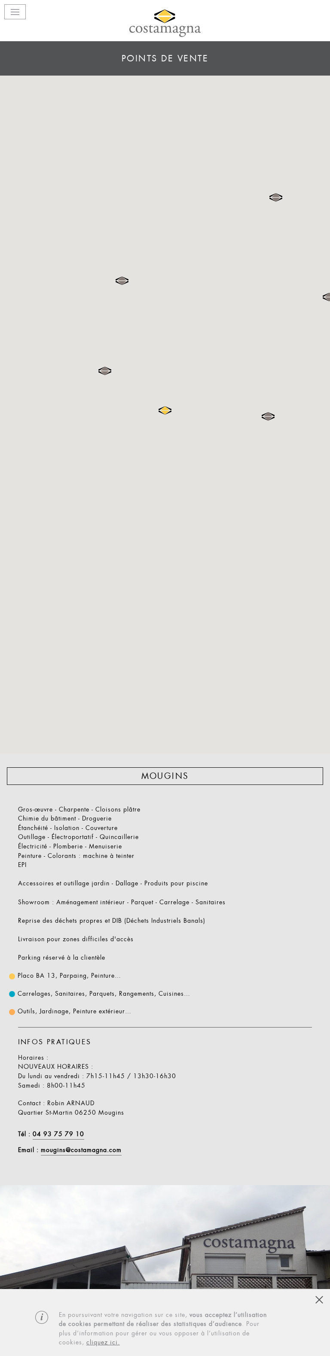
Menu (15, 11)
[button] (268, 416)
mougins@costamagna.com (81, 1150)
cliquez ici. (103, 1342)
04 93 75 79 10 (58, 1134)
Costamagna (165, 23)
